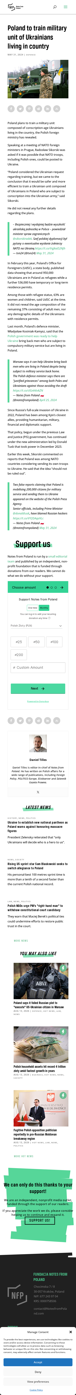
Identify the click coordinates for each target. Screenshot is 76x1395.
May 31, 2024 (45, 253)
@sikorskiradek (22, 239)
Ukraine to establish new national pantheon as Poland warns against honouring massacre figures (38, 827)
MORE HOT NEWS (24, 1156)
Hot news (49, 1011)
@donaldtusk (21, 513)
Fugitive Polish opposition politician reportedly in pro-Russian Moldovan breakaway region (35, 1135)
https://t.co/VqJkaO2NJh (50, 248)
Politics (31, 818)
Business (37, 1075)
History (12, 818)
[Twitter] (38, 792)
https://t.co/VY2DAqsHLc (28, 518)
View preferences (38, 1381)
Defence (31, 54)
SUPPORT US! (39, 1221)
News (22, 818)
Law (10, 901)
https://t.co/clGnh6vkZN (28, 390)
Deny (38, 1372)
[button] (70, 1332)
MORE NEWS (21, 941)
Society (19, 859)
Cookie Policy (36, 1389)
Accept (38, 1362)
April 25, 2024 (48, 400)
